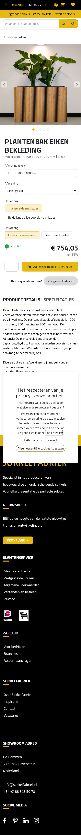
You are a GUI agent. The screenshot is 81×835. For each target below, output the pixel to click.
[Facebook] (7, 820)
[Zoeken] (73, 23)
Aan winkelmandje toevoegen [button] (52, 266)
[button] (4, 84)
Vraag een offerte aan (61, 281)
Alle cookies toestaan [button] (40, 440)
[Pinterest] (18, 820)
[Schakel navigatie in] (7, 5)
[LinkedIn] (28, 820)
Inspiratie (11, 701)
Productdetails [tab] (21, 299)
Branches (10, 653)
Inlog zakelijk (39, 5)
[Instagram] (38, 820)
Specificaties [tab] (58, 299)
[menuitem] (18, 14)
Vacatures (10, 715)
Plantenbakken (16, 37)
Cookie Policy (54, 432)
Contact (9, 708)
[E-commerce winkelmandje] (64, 5)
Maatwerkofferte (17, 571)
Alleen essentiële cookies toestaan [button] (40, 448)
